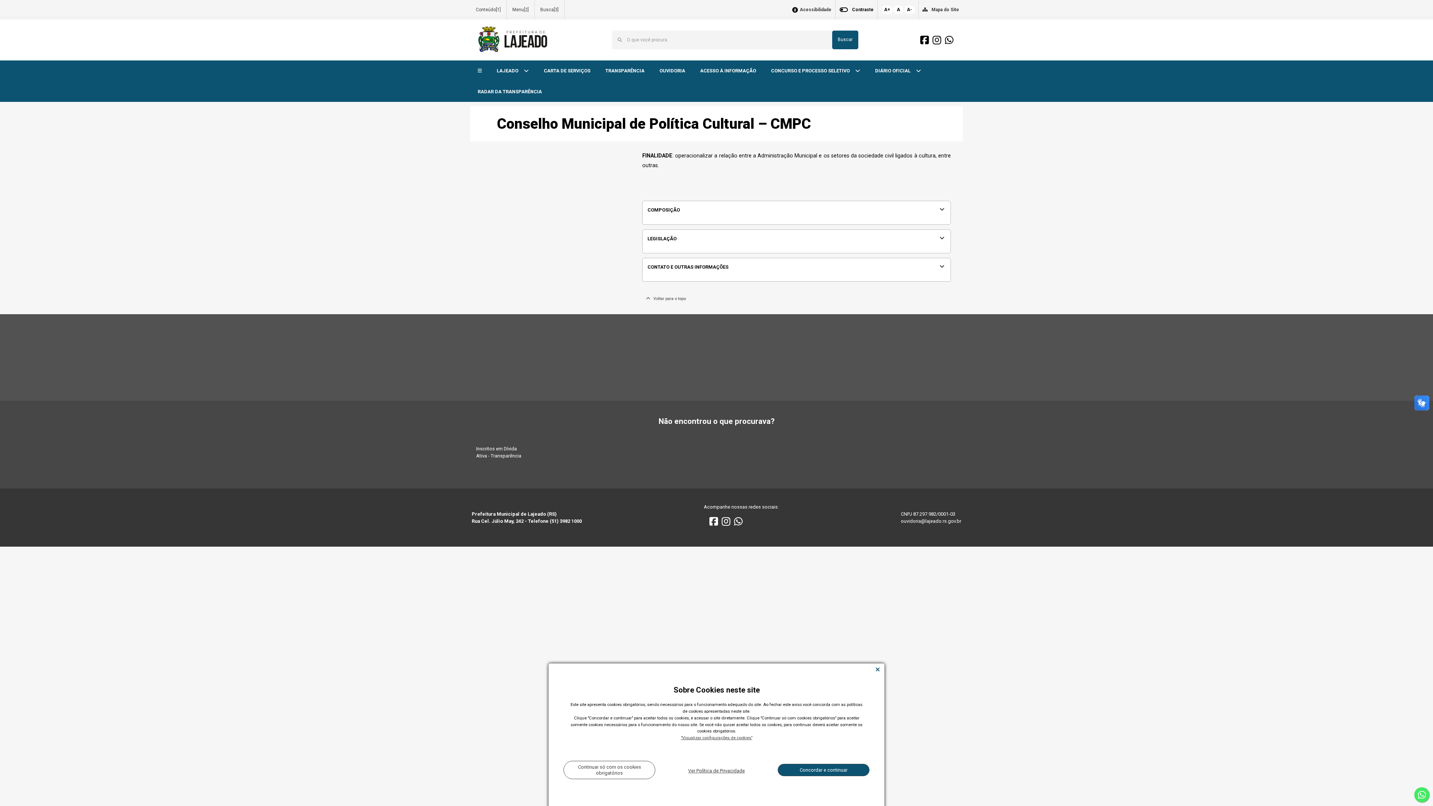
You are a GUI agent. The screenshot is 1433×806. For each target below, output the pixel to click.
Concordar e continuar (823, 770)
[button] (480, 71)
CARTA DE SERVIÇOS (567, 71)
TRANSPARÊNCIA (624, 71)
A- (909, 9)
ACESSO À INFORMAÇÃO (728, 71)
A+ (887, 9)
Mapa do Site (945, 9)
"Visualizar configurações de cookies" (716, 737)
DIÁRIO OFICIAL (893, 71)
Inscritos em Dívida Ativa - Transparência (498, 452)
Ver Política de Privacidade (716, 771)
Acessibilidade (815, 9)
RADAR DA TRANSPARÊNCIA (510, 91)
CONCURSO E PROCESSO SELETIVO (811, 71)
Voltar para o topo (668, 298)
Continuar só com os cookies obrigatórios (609, 769)
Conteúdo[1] (488, 9)
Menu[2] (520, 9)
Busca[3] (549, 9)
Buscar (845, 39)
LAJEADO (508, 71)
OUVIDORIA (672, 71)
